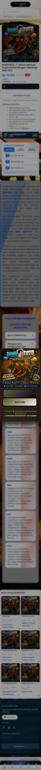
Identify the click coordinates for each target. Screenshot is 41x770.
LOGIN (20, 393)
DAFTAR (20, 402)
